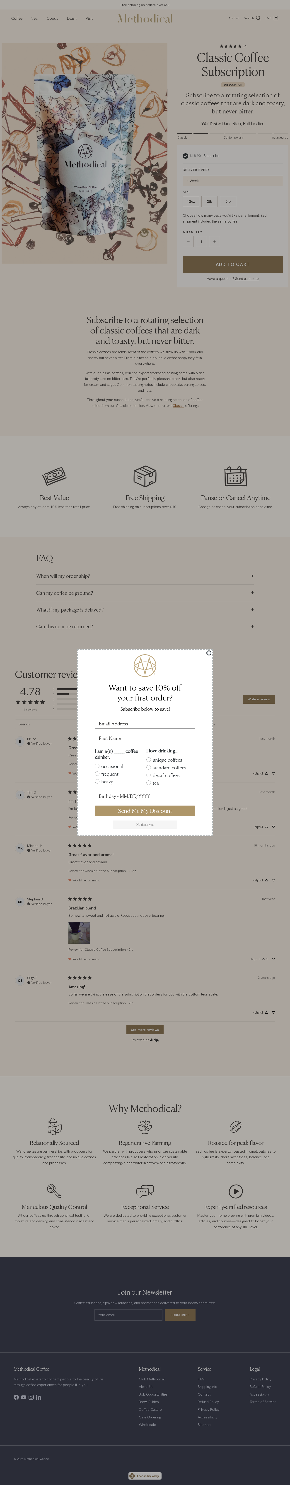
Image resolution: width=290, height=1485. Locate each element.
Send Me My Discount (145, 810)
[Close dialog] (209, 653)
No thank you (145, 824)
